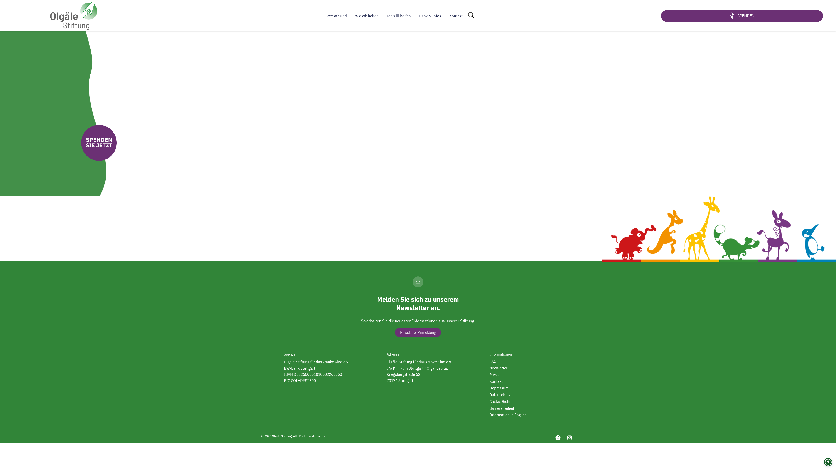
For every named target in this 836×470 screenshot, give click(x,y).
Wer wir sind (337, 15)
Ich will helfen (399, 15)
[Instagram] (569, 438)
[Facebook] (558, 438)
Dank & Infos (430, 15)
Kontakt (456, 15)
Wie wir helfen (367, 15)
